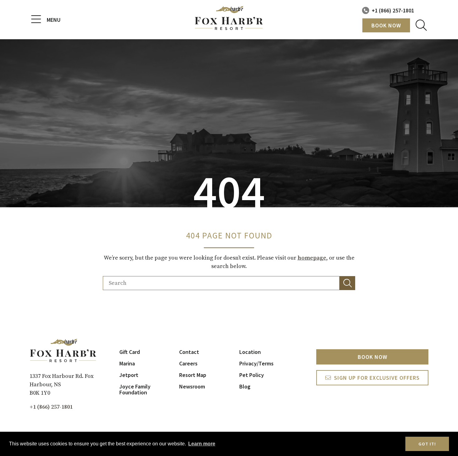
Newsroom (192, 386)
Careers (188, 363)
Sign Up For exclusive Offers (377, 377)
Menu (53, 19)
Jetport (128, 374)
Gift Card (129, 351)
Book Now (386, 25)
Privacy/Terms (256, 363)
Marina (127, 363)
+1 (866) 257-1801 (393, 10)
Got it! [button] (427, 444)
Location (250, 351)
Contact (189, 351)
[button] (347, 283)
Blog (244, 386)
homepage (312, 257)
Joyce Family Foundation (134, 389)
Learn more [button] (201, 443)
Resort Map (192, 374)
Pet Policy (251, 374)
